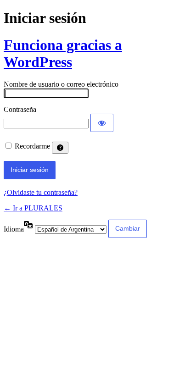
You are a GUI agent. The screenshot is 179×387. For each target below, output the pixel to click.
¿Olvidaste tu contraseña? (41, 192)
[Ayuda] (60, 148)
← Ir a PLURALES (33, 208)
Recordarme (32, 146)
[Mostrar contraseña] (101, 123)
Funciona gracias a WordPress (63, 53)
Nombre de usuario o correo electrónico (61, 84)
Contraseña (20, 109)
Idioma (14, 229)
